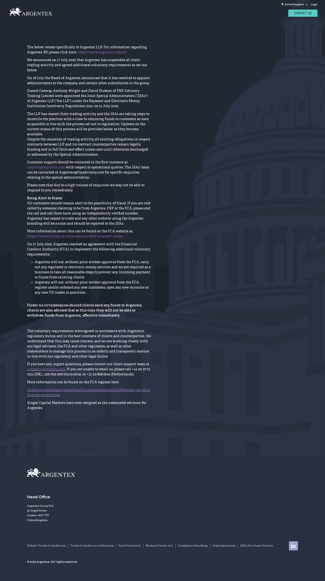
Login (314, 4)
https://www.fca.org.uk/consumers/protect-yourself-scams (75, 236)
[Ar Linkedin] (293, 545)
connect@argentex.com (46, 167)
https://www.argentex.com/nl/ (102, 52)
